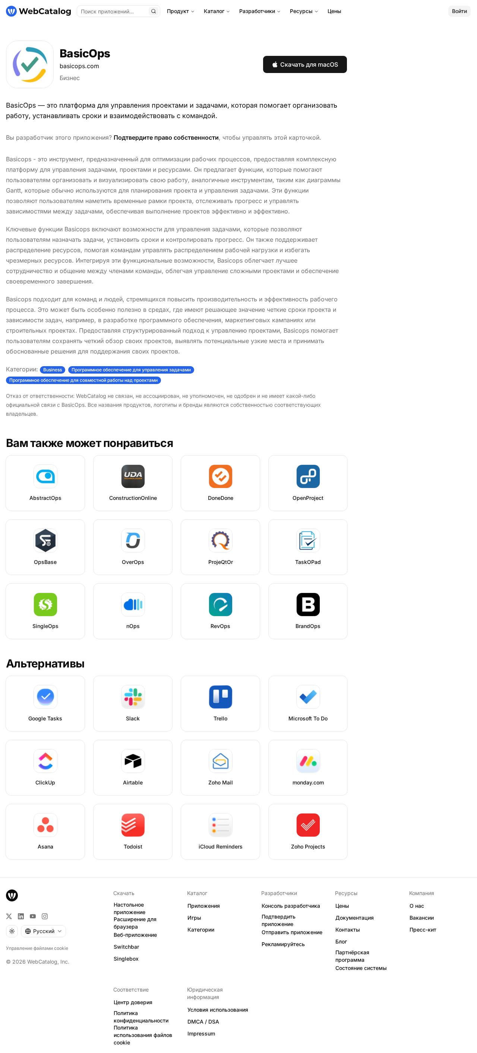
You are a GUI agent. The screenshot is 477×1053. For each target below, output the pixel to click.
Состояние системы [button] (361, 968)
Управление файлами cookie (37, 948)
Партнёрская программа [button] (352, 956)
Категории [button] (200, 929)
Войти (459, 11)
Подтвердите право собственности (166, 137)
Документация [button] (354, 917)
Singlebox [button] (126, 958)
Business (52, 369)
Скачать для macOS (309, 64)
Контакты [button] (347, 929)
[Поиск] (153, 11)
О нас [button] (417, 906)
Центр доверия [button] (133, 1002)
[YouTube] (33, 916)
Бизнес (70, 78)
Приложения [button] (203, 906)
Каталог (214, 11)
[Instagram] (45, 916)
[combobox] (43, 931)
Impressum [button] (201, 1033)
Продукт (178, 11)
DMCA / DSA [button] (203, 1021)
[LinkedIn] (21, 916)
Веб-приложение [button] (135, 935)
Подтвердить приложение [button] (279, 920)
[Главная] (38, 11)
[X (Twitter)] (9, 916)
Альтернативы (45, 663)
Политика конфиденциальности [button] (141, 1017)
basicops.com (79, 66)
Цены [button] (342, 906)
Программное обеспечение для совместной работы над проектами (83, 380)
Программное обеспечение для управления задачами (131, 369)
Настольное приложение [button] (129, 908)
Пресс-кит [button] (423, 929)
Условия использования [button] (217, 1009)
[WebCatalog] (12, 895)
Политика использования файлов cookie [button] (143, 1035)
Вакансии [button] (422, 917)
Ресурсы (301, 11)
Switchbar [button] (126, 946)
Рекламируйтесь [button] (283, 944)
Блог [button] (341, 941)
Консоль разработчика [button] (291, 906)
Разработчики (257, 11)
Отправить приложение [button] (292, 932)
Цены (334, 11)
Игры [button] (194, 917)
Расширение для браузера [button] (135, 923)
